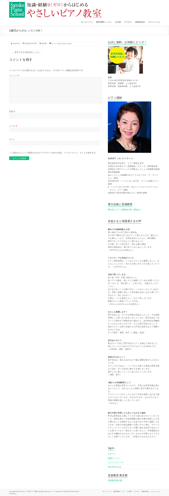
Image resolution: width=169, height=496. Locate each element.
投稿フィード (114, 458)
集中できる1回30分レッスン (26, 52)
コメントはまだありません (61, 43)
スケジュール (154, 22)
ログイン (112, 454)
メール (13, 126)
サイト (12, 139)
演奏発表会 (140, 22)
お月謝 (118, 22)
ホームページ (87, 22)
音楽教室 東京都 (115, 480)
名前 (12, 111)
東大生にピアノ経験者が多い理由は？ (125, 209)
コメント (14, 75)
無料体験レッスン (104, 22)
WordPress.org (114, 467)
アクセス (128, 22)
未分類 (44, 43)
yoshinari (16, 43)
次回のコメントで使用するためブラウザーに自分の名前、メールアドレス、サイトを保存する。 (54, 152)
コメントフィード (116, 462)
